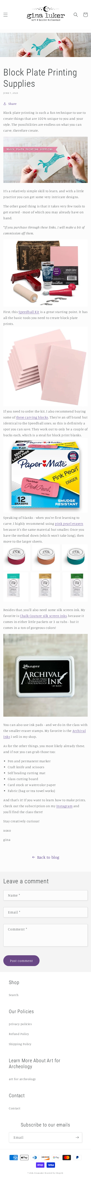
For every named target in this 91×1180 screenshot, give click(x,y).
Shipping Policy (20, 1044)
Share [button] (12, 103)
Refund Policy (19, 1034)
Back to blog (48, 857)
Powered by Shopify (54, 1173)
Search (14, 995)
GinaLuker (39, 1173)
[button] (5, 15)
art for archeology (22, 1079)
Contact (14, 1108)
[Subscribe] (77, 1137)
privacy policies (20, 1024)
